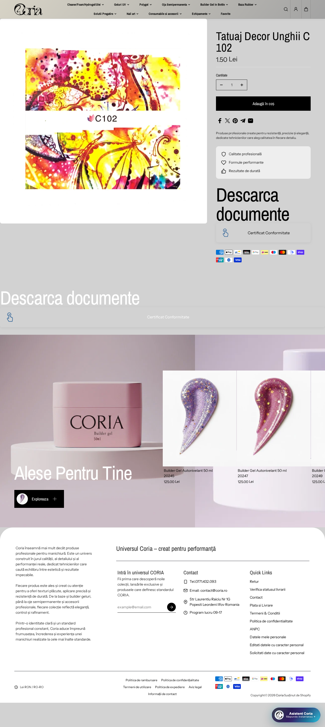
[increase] (242, 85)
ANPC (255, 629)
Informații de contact (162, 694)
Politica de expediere (170, 687)
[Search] (286, 9)
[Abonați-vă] (171, 607)
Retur (254, 581)
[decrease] (221, 85)
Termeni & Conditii (265, 613)
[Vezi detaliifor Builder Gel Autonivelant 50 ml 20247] (274, 418)
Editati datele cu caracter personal (277, 645)
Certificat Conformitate (269, 232)
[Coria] (28, 9)
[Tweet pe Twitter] (227, 121)
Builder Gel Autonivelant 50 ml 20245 (188, 473)
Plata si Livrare (261, 605)
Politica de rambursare (141, 680)
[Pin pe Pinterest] (235, 121)
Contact (256, 597)
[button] (306, 9)
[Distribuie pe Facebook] (220, 121)
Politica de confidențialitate (180, 680)
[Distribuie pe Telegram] (243, 121)
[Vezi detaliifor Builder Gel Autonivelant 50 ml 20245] (200, 418)
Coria (280, 695)
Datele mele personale (268, 637)
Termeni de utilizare (137, 687)
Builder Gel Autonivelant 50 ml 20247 (262, 473)
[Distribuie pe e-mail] (250, 121)
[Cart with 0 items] (306, 9)
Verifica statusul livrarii (267, 589)
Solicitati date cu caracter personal (277, 653)
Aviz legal (195, 687)
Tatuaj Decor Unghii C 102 (263, 42)
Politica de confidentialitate (271, 621)
